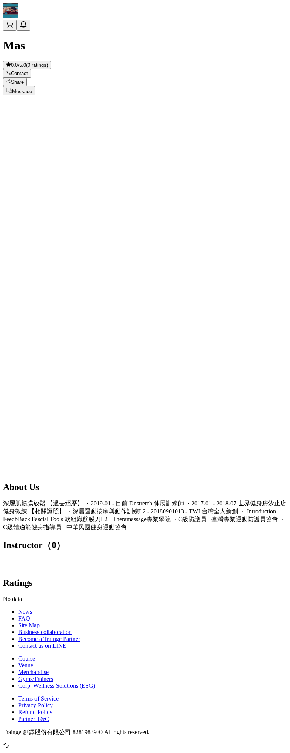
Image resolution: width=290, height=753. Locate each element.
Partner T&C (33, 719)
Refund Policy (35, 712)
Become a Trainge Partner (49, 639)
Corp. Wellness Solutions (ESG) (56, 685)
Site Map (29, 625)
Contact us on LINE (42, 645)
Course (26, 658)
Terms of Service (38, 698)
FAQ (24, 618)
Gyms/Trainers (35, 679)
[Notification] (23, 25)
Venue (25, 665)
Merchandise (33, 672)
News (25, 611)
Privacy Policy (35, 705)
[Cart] (10, 25)
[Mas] (10, 16)
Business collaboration (45, 632)
